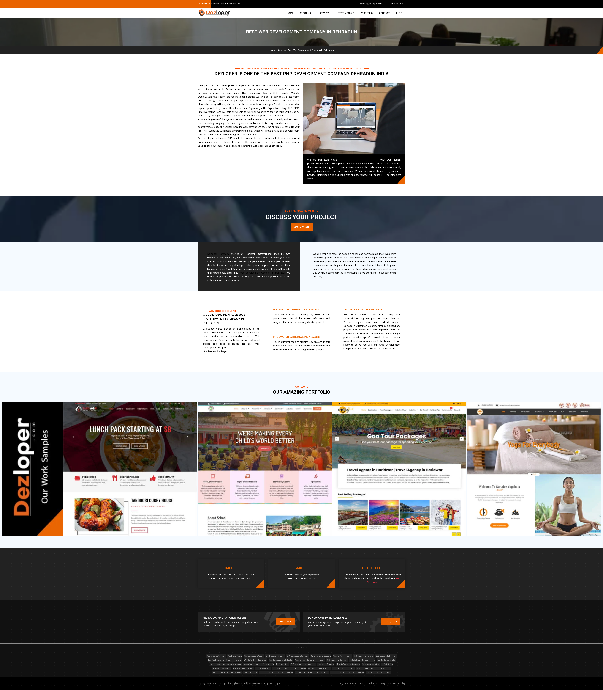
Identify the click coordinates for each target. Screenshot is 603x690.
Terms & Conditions (368, 683)
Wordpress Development (222, 668)
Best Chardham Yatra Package (344, 668)
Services (281, 50)
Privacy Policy (385, 683)
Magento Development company (348, 664)
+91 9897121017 (244, 578)
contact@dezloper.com (371, 3)
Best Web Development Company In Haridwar (225, 660)
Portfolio (367, 12)
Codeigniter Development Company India (258, 664)
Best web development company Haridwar (225, 664)
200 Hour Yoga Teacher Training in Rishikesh (289, 668)
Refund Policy (399, 683)
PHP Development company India (303, 664)
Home (290, 12)
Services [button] (324, 12)
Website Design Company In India (362, 660)
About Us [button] (305, 12)
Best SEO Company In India (243, 668)
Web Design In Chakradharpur (255, 660)
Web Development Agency (253, 656)
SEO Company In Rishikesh (386, 656)
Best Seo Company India (386, 660)
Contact (384, 12)
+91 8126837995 (245, 574)
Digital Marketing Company (321, 656)
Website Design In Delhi (342, 656)
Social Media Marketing (370, 664)
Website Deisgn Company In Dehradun (309, 660)
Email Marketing (282, 664)
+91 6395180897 (397, 3)
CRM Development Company (297, 656)
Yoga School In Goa (250, 672)
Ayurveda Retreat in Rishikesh (319, 668)
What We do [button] (301, 647)
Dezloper (276, 683)
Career (353, 683)
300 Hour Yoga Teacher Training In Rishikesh (311, 672)
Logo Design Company (326, 664)
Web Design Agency (235, 656)
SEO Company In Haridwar (364, 656)
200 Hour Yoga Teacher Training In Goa (226, 672)
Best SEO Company (263, 668)
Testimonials (346, 12)
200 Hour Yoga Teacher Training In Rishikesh (373, 668)
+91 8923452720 (227, 574)
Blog (399, 12)
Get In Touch (301, 227)
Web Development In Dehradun (281, 660)
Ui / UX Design (387, 664)
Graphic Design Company (275, 656)
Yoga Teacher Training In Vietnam (378, 672)
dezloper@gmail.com (305, 578)
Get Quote (285, 621)
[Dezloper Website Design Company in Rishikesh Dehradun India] (214, 13)
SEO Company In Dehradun (337, 660)
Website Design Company (216, 656)
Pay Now (344, 683)
